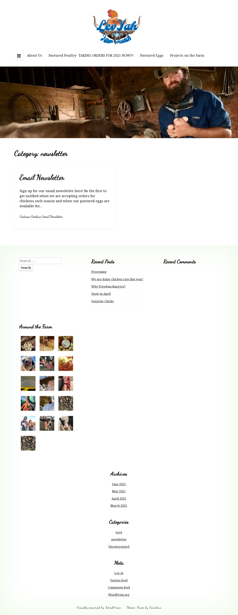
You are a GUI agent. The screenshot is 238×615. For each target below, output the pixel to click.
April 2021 (119, 498)
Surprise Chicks (102, 301)
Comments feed (119, 587)
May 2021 (119, 491)
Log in (118, 573)
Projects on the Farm (187, 55)
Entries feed (119, 580)
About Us (34, 55)
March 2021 (118, 506)
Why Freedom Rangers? (108, 286)
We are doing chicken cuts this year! (117, 279)
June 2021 (119, 484)
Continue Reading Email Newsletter (41, 216)
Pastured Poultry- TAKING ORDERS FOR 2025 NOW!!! (91, 55)
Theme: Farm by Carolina (143, 607)
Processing (99, 272)
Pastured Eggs (151, 55)
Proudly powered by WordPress (99, 607)
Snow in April (101, 294)
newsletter (119, 539)
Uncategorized (118, 547)
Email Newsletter (42, 177)
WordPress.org (119, 595)
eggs (118, 532)
